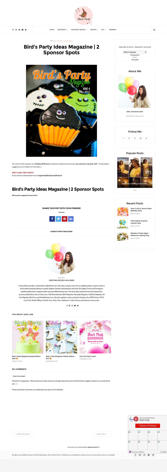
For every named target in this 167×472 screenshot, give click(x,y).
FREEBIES (112, 29)
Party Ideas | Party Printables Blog (36, 455)
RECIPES (93, 29)
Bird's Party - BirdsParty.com (62, 455)
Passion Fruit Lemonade (135, 183)
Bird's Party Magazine (62, 41)
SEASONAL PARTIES (78, 29)
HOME (52, 29)
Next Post (101, 434)
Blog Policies (77, 455)
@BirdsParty (94, 447)
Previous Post (23, 434)
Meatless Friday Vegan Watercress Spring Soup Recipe (140, 235)
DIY (102, 29)
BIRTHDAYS (62, 29)
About (84, 455)
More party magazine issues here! (24, 195)
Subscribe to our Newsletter (106, 455)
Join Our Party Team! (88, 356)
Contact (93, 455)
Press (88, 455)
